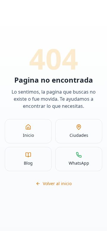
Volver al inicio (57, 183)
